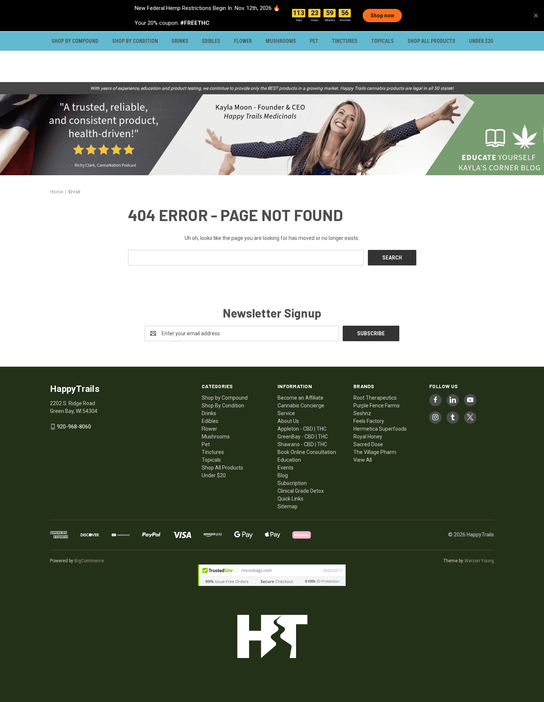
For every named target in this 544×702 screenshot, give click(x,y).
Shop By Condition (135, 41)
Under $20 (481, 41)
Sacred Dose (368, 444)
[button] (272, 134)
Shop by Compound (74, 41)
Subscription (292, 483)
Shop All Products (431, 41)
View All (362, 460)
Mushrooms (281, 41)
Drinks (180, 41)
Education (289, 460)
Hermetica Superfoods (380, 429)
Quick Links (290, 499)
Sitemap (288, 506)
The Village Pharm (374, 452)
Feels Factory (368, 421)
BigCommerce (89, 560)
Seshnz (362, 413)
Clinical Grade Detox (301, 491)
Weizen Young (479, 560)
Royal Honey (367, 437)
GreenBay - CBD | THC (303, 437)
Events (285, 468)
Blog (283, 475)
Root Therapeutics (375, 398)
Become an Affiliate (300, 398)
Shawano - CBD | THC (302, 444)
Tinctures (344, 41)
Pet (314, 41)
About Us (288, 421)
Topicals (382, 41)
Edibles (211, 41)
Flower (243, 41)
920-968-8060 (74, 426)
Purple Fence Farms (376, 405)
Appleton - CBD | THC (302, 429)
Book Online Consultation (307, 452)
